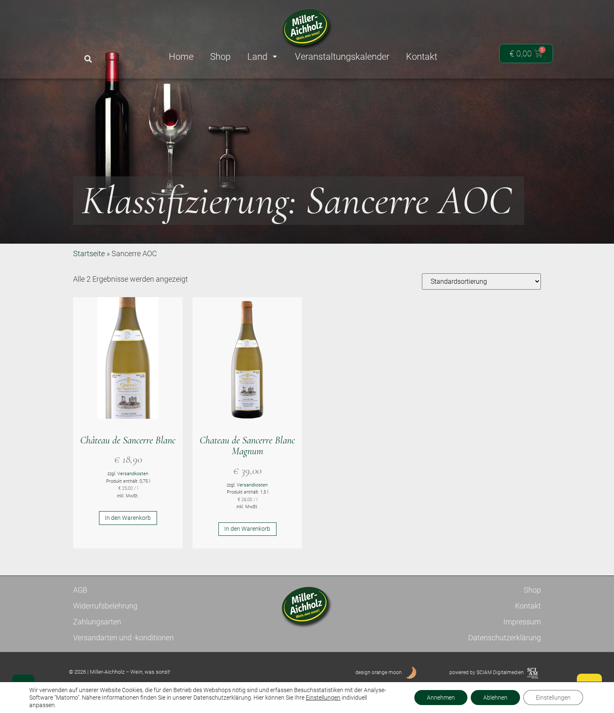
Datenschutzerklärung (504, 637)
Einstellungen (323, 697)
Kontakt (528, 605)
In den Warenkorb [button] (128, 517)
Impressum (522, 621)
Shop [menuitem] (220, 56)
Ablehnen (495, 697)
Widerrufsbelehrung (105, 605)
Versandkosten (132, 473)
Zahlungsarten (97, 621)
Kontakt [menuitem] (421, 56)
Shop (532, 590)
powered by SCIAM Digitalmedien (486, 672)
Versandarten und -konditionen (123, 637)
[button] (88, 59)
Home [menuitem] (181, 56)
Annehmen (441, 697)
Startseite (89, 253)
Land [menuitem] (257, 56)
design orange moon (378, 672)
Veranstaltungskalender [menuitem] (342, 56)
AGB (80, 590)
